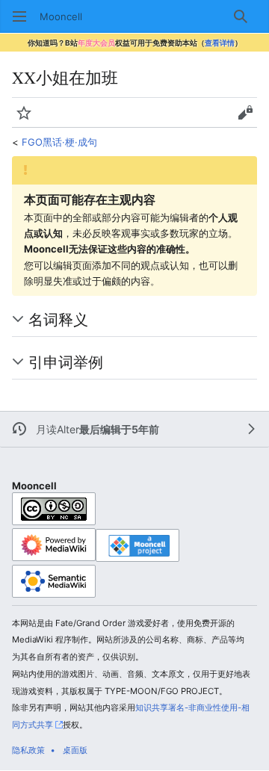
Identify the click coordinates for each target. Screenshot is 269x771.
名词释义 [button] (58, 319)
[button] (19, 16)
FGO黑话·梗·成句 (59, 142)
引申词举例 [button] (65, 361)
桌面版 (75, 750)
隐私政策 (28, 750)
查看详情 (220, 42)
